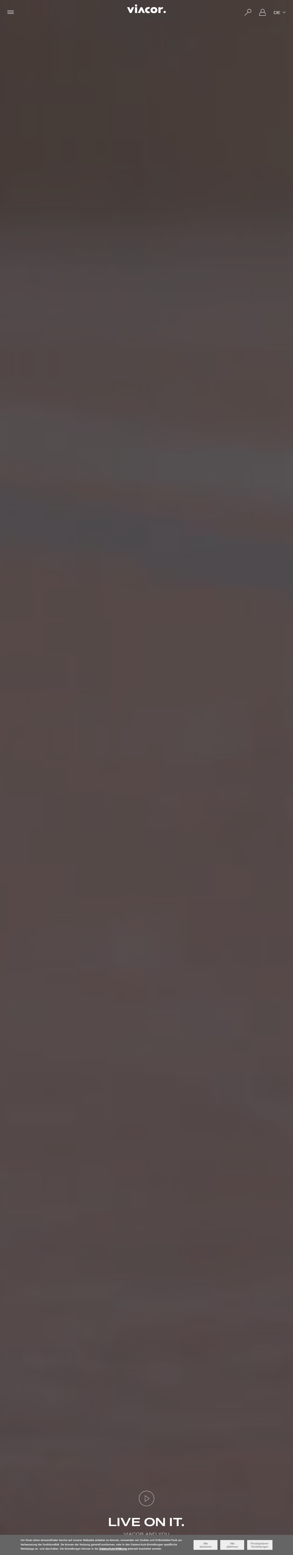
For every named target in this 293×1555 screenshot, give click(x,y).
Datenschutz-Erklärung (113, 1549)
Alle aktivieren (206, 1545)
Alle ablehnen (232, 1545)
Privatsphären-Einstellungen (260, 1545)
